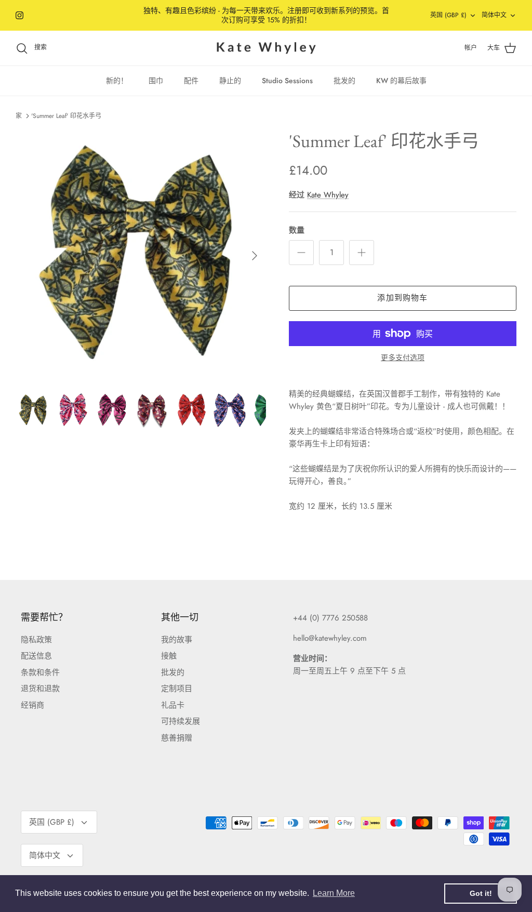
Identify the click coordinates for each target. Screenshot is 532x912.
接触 (169, 656)
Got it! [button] (481, 893)
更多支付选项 (402, 357)
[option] (141, 255)
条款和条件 (40, 672)
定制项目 (176, 688)
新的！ (117, 80)
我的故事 (176, 639)
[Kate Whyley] (266, 48)
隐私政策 (36, 639)
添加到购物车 (402, 297)
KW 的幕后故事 (401, 80)
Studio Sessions (287, 80)
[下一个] (254, 255)
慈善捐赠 (176, 738)
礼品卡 (172, 705)
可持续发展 (180, 721)
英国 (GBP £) (448, 15)
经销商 (32, 705)
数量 (296, 230)
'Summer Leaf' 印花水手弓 (66, 116)
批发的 (344, 80)
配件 (191, 80)
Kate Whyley (328, 195)
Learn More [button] (334, 893)
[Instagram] (19, 15)
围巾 (156, 80)
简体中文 (494, 15)
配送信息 (36, 656)
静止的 (230, 80)
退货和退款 (40, 688)
